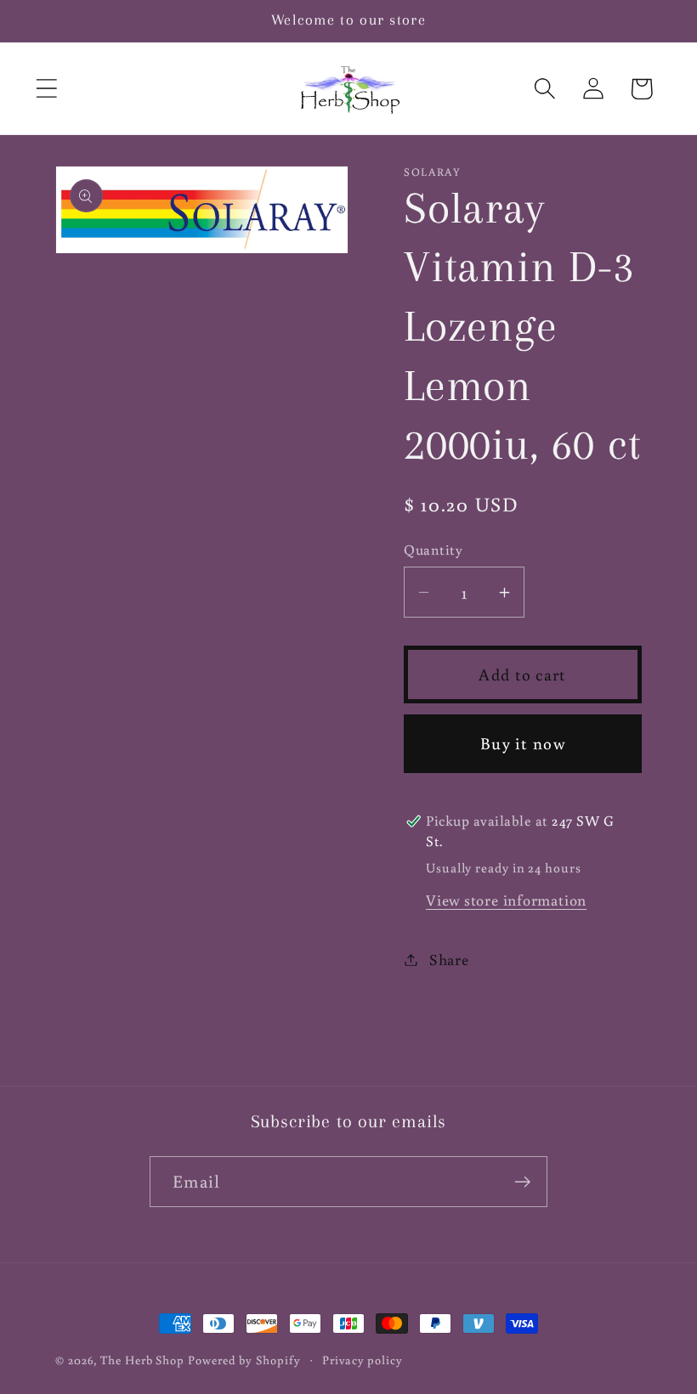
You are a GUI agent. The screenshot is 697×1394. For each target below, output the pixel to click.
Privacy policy (362, 1360)
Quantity (433, 549)
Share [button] (449, 959)
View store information (506, 899)
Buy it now (522, 742)
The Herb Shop (142, 1360)
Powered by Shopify (244, 1360)
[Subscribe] (522, 1182)
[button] (46, 89)
